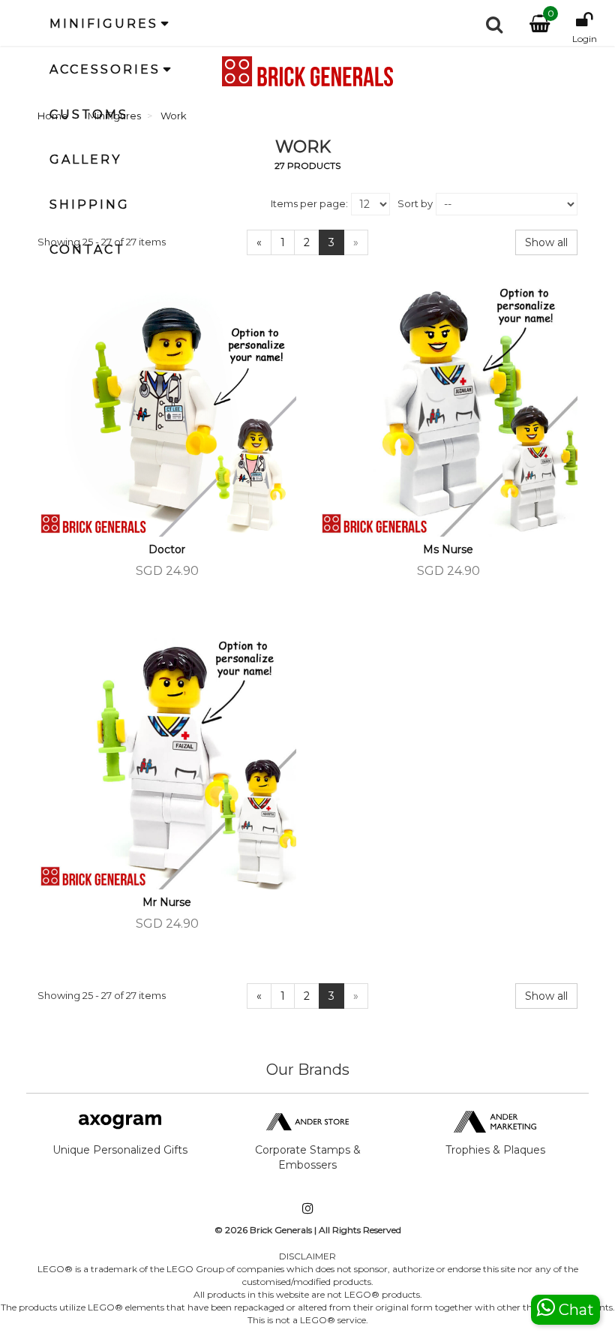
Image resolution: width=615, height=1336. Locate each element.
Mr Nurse (166, 902)
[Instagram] (307, 1209)
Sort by (415, 203)
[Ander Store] (307, 1120)
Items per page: (309, 203)
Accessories (105, 69)
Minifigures (104, 24)
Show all (546, 242)
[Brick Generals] (307, 71)
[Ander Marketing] (495, 1120)
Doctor (166, 549)
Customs (89, 114)
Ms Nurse (448, 549)
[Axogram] (120, 1120)
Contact (87, 249)
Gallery (86, 159)
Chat (574, 1310)
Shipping (90, 204)
